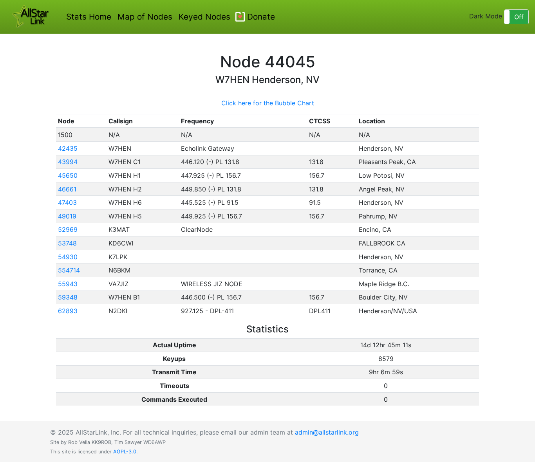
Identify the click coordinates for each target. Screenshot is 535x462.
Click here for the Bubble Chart (267, 103)
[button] (516, 16)
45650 (68, 175)
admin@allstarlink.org (327, 432)
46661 (67, 189)
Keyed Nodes (204, 17)
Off (519, 17)
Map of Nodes (144, 17)
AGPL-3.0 (124, 452)
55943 (68, 284)
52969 (68, 229)
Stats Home (88, 17)
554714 (69, 270)
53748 (67, 243)
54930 (68, 257)
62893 (68, 311)
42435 (68, 148)
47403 (67, 202)
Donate (261, 17)
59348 (68, 297)
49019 (67, 216)
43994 (68, 162)
